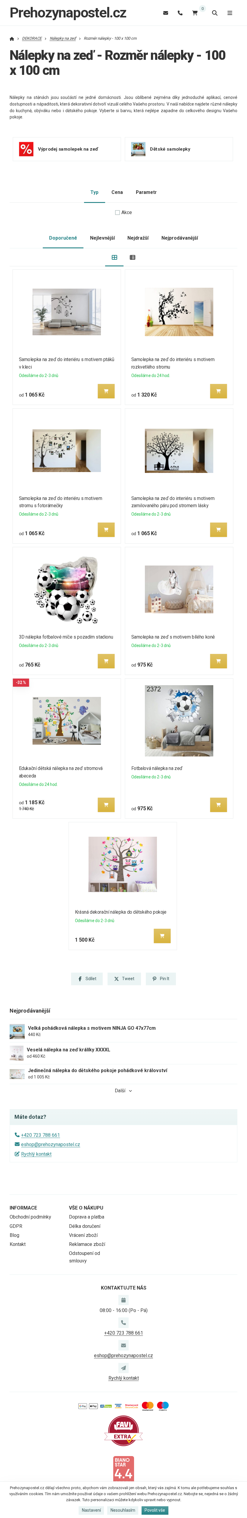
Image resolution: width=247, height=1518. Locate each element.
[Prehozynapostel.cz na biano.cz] (123, 1470)
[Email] (165, 12)
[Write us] (123, 1368)
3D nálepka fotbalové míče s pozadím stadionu (66, 637)
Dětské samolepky (170, 149)
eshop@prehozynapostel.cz (50, 1144)
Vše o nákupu (86, 1208)
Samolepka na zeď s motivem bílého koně (172, 637)
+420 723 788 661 (40, 1135)
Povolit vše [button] (155, 1510)
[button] (106, 391)
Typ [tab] (94, 192)
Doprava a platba (86, 1217)
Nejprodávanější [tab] (179, 238)
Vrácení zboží (83, 1235)
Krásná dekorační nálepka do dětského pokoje (121, 912)
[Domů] (12, 38)
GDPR (16, 1226)
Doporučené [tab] (63, 238)
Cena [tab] (117, 192)
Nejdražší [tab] (138, 238)
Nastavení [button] (91, 1510)
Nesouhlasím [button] (123, 1510)
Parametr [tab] (146, 192)
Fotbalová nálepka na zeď (156, 768)
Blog (14, 1235)
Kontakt (18, 1244)
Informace (23, 1208)
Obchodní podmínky (30, 1217)
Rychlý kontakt (36, 1154)
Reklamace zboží (87, 1244)
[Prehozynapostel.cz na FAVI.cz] (123, 1430)
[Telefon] (180, 12)
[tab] (114, 257)
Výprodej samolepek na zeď (68, 149)
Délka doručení (84, 1226)
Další (120, 1090)
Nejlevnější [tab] (102, 238)
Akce (126, 212)
